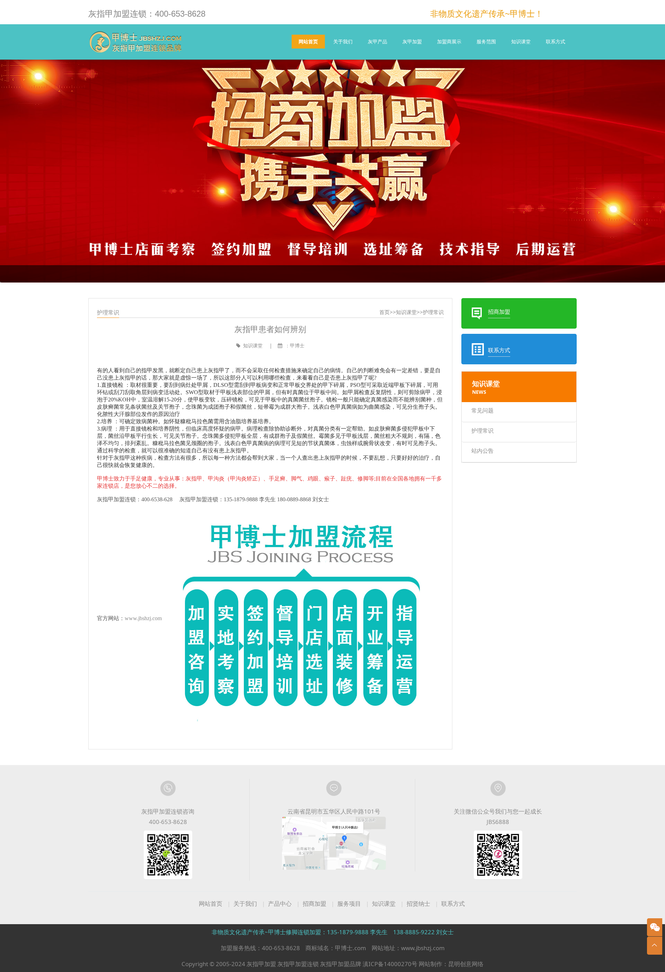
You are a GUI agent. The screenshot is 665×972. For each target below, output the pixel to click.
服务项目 (349, 904)
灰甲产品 (377, 41)
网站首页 (308, 41)
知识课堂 (521, 41)
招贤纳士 (418, 904)
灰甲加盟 (412, 41)
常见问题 (482, 410)
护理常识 (433, 312)
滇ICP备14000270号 (390, 964)
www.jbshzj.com (143, 618)
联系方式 (555, 41)
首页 (384, 312)
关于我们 (343, 41)
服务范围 (486, 41)
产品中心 (280, 904)
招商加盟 (314, 904)
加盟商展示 (449, 41)
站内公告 (482, 450)
